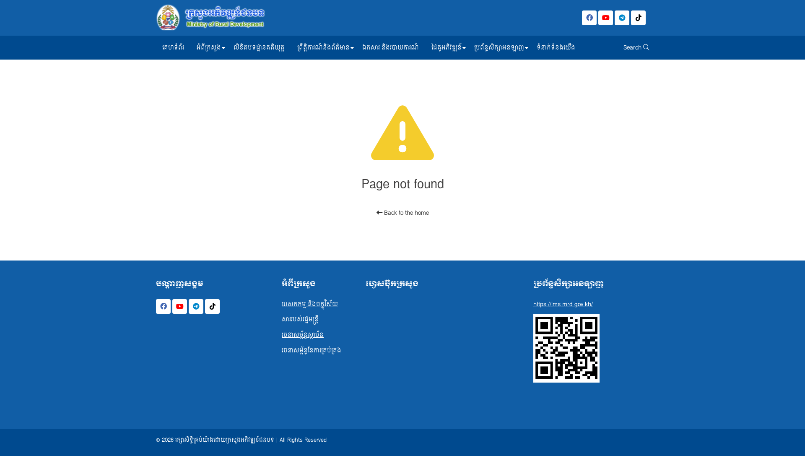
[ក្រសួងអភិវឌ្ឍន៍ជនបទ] (210, 17)
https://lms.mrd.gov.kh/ (563, 304)
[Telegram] (622, 17)
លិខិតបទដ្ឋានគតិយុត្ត (259, 47)
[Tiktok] (638, 17)
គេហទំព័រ (173, 47)
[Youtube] (605, 17)
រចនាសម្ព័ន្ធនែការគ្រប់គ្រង (311, 350)
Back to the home (405, 213)
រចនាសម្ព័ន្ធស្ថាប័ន (303, 335)
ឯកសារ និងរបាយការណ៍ (390, 47)
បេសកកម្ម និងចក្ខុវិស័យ (310, 304)
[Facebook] (589, 17)
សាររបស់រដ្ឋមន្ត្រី (300, 319)
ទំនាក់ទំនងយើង (556, 47)
